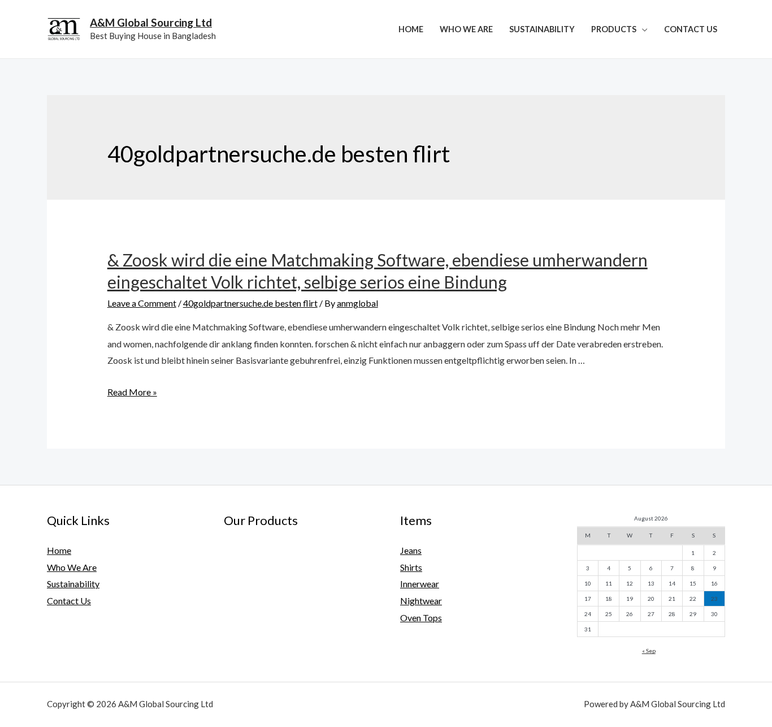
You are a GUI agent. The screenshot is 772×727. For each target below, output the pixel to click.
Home (410, 29)
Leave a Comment (141, 303)
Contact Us (690, 29)
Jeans (411, 550)
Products (613, 29)
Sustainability (542, 29)
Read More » (132, 391)
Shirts (411, 567)
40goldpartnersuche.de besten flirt (250, 303)
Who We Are (466, 29)
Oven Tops (421, 617)
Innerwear (419, 583)
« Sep (649, 650)
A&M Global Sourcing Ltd (151, 22)
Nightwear (421, 600)
